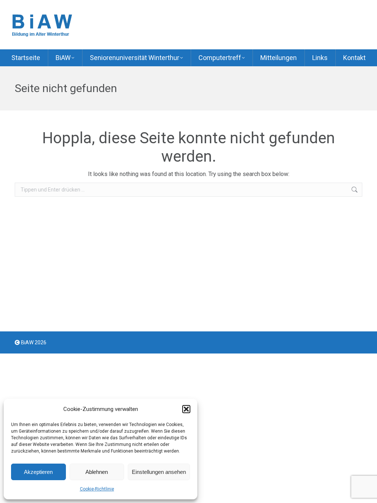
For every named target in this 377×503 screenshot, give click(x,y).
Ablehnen (96, 472)
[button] (186, 409)
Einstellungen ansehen (159, 472)
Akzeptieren (38, 472)
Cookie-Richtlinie (97, 489)
